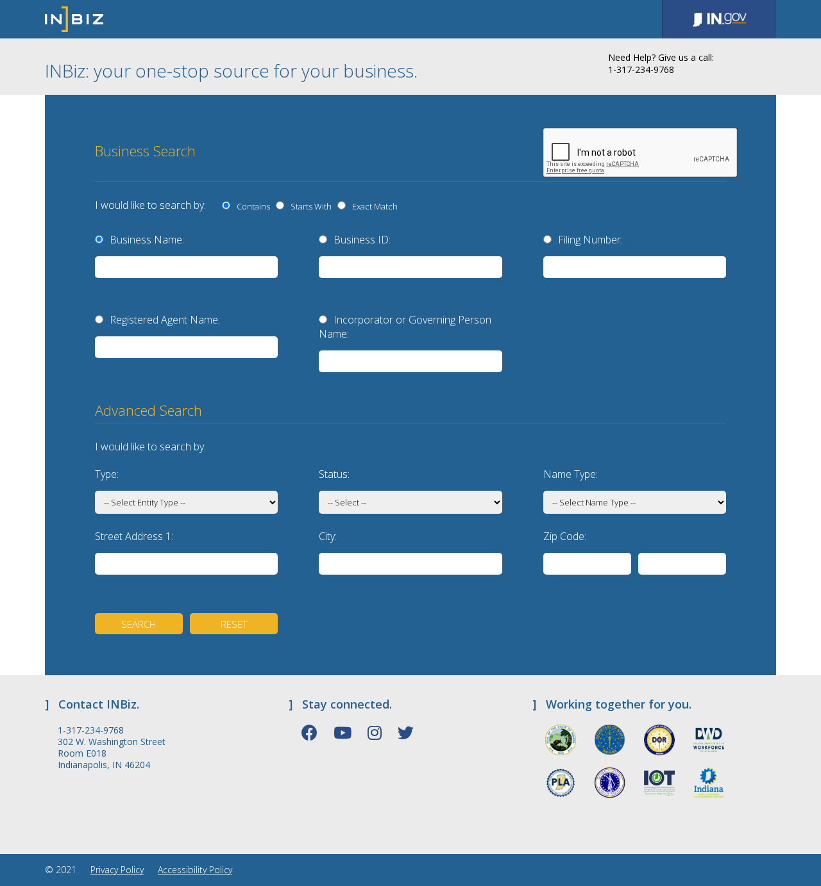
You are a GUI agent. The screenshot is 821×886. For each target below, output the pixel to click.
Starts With (309, 206)
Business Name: (147, 240)
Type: (107, 474)
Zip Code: (564, 536)
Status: (334, 474)
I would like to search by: (150, 205)
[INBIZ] (74, 19)
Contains (251, 206)
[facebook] (309, 732)
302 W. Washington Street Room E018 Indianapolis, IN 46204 (111, 753)
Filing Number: (590, 240)
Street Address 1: (134, 536)
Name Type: (570, 474)
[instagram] (375, 732)
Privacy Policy (117, 870)
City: (328, 536)
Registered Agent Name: (165, 320)
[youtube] (342, 732)
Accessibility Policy (195, 870)
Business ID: (362, 240)
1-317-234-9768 (91, 730)
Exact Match (373, 206)
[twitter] (406, 732)
